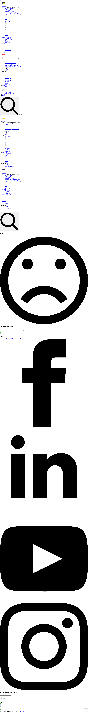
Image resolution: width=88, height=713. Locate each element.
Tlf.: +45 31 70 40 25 (20, 328)
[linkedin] (44, 514)
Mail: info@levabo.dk (29, 328)
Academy (4, 31)
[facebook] (44, 426)
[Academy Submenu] (6, 147)
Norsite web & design (22, 711)
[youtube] (44, 602)
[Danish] (1, 2)
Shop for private (3, 338)
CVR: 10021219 (36, 328)
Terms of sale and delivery (19, 338)
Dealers (4, 43)
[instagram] (44, 689)
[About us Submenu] (7, 163)
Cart (7, 338)
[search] (9, 106)
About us (4, 47)
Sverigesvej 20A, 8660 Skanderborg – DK (8, 328)
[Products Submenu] (6, 6)
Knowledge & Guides (6, 37)
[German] (4, 2)
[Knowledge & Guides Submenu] (11, 37)
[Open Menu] (0, 4)
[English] (2, 2)
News (5, 1)
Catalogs (2, 1)
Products (4, 6)
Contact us (4, 52)
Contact (25, 338)
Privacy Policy (11, 338)
